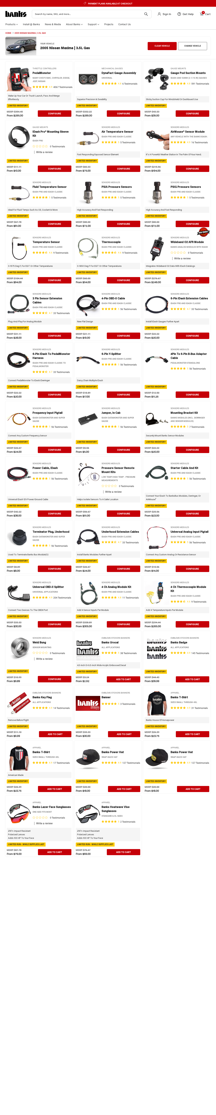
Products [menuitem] (10, 24)
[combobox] (92, 14)
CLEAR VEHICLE (162, 46)
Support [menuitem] (92, 24)
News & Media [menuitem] (53, 24)
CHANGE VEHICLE (192, 46)
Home (8, 33)
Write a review (44, 152)
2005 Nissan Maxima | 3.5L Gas (30, 33)
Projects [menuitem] (108, 24)
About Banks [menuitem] (73, 24)
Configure (54, 113)
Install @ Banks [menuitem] (31, 24)
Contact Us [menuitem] (124, 24)
